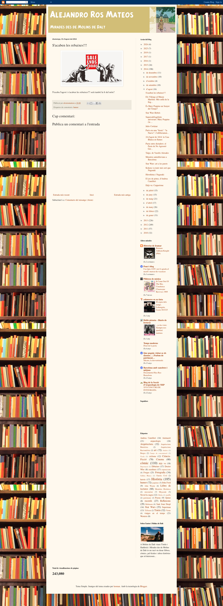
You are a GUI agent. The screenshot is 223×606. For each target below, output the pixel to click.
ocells (168, 495)
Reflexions (165, 500)
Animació (166, 437)
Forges (146, 472)
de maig (150, 198)
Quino (168, 497)
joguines (155, 482)
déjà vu (162, 463)
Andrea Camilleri (148, 437)
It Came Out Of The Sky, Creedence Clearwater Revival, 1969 (162, 286)
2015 (146, 64)
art (155, 450)
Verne (168, 510)
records (148, 500)
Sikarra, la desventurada (153, 360)
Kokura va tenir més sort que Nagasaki (158, 169)
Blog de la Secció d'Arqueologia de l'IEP (154, 383)
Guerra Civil (161, 475)
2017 (146, 56)
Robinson (149, 504)
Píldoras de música (152, 278)
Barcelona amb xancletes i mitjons (155, 369)
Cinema (160, 459)
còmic (144, 463)
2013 (146, 220)
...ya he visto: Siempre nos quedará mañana (161, 329)
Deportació (144, 466)
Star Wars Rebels (153, 112)
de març (150, 207)
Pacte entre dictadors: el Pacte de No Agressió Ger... (156, 146)
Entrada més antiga (122, 194)
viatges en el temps (154, 513)
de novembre (152, 76)
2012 (146, 224)
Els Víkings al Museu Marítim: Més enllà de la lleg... (157, 99)
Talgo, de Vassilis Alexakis (157, 152)
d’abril (149, 202)
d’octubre (150, 80)
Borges (143, 453)
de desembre (151, 72)
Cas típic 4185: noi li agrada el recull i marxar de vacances (156, 270)
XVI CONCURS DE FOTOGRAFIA (152, 388)
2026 (146, 44)
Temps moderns (151, 343)
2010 (146, 232)
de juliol (150, 190)
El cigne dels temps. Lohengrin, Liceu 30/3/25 (162, 306)
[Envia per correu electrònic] (88, 103)
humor (75, 107)
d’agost (149, 89)
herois (142, 479)
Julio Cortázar (152, 126)
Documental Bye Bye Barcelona (152, 373)
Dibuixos (155, 466)
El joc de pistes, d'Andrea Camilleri (157, 180)
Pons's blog (149, 266)
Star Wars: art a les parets (156, 163)
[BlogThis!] (91, 103)
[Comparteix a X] (94, 103)
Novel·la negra (146, 494)
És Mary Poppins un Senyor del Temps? (158, 107)
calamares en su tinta (153, 299)
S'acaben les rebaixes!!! (156, 92)
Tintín (157, 510)
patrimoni (147, 498)
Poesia (157, 497)
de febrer (150, 211)
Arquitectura (146, 444)
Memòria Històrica (163, 489)
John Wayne (150, 486)
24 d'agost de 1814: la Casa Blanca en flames (157, 138)
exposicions (166, 469)
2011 (146, 228)
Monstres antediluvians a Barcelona (156, 158)
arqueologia (155, 440)
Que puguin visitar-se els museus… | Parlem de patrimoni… (155, 355)
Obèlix (160, 495)
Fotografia (160, 472)
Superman (166, 507)
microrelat (149, 492)
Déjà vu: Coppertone (154, 185)
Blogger (143, 586)
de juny (149, 194)
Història (156, 479)
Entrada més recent (61, 194)
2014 (146, 69)
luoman (117, 586)
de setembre (151, 85)
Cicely (142, 456)
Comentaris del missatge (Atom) (79, 199)
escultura (152, 469)
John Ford (166, 482)
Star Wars (150, 507)
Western (143, 516)
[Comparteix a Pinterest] (99, 103)
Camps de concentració (158, 453)
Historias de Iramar (153, 245)
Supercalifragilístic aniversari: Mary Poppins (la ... (157, 120)
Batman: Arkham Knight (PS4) (162, 251)
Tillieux (148, 510)
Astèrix (165, 450)
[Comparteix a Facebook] (96, 103)
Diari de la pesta (150, 345)
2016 (146, 60)
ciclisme (152, 456)
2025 (146, 48)
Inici (92, 194)
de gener (150, 215)
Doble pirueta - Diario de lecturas (155, 321)
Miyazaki (162, 492)
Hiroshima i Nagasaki (155, 174)
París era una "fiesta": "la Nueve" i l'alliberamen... (157, 131)
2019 (146, 52)
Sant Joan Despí (163, 504)
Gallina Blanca (145, 475)
